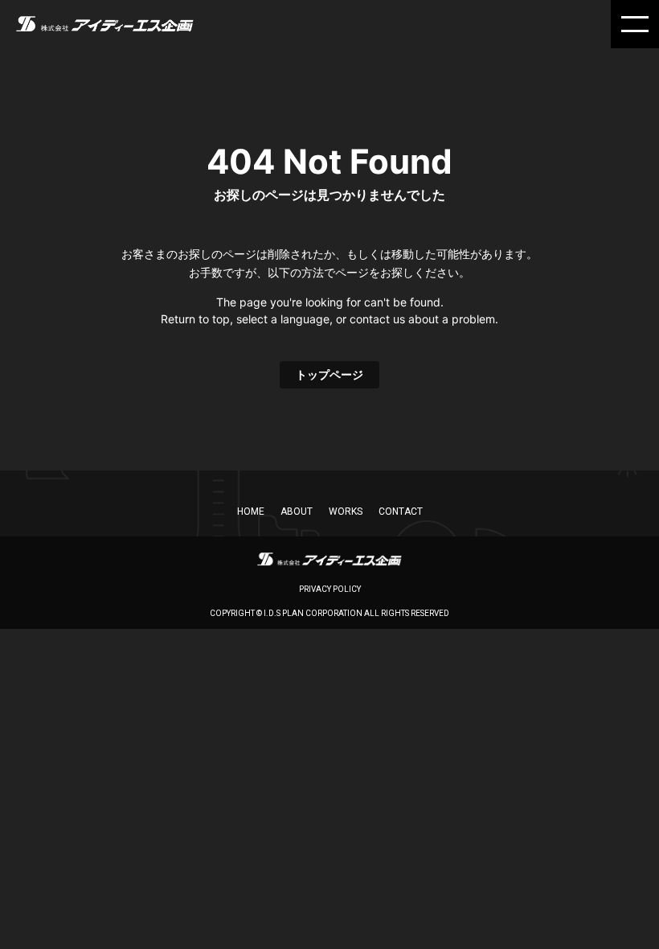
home (250, 511)
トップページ (329, 374)
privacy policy (330, 589)
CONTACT (401, 511)
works (345, 511)
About (296, 511)
